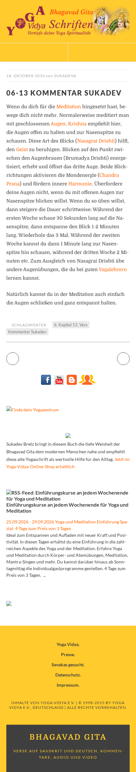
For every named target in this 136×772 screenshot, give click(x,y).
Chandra (109, 175)
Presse (67, 654)
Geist (22, 149)
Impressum (67, 685)
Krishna (77, 124)
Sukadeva (65, 75)
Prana (13, 184)
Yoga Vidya (67, 644)
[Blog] (71, 383)
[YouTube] (59, 383)
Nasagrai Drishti (96, 141)
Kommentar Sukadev (27, 331)
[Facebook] (46, 383)
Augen (58, 124)
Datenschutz (67, 674)
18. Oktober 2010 (25, 75)
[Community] (87, 383)
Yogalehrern (113, 269)
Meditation (68, 107)
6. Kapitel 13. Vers (71, 324)
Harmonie (80, 184)
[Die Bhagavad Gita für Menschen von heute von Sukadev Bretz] (68, 436)
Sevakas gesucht (67, 664)
